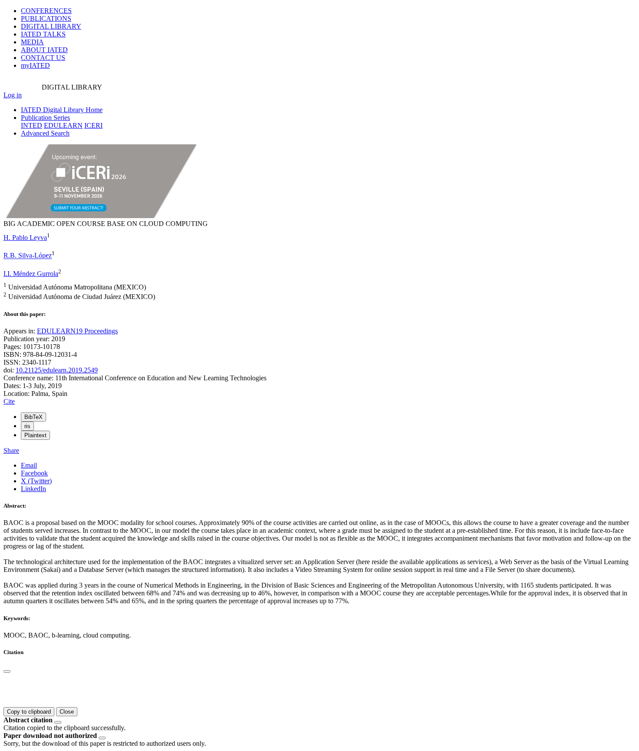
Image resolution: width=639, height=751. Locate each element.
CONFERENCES (46, 10)
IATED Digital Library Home (62, 109)
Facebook (34, 473)
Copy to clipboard (29, 711)
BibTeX (33, 417)
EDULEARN (63, 125)
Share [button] (11, 450)
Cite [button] (9, 401)
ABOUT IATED (44, 49)
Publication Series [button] (45, 117)
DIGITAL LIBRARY (51, 26)
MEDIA (32, 42)
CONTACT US (43, 57)
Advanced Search (45, 133)
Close (67, 711)
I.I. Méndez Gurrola (30, 273)
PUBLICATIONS (46, 18)
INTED (31, 125)
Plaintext (35, 435)
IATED (43, 34)
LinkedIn (33, 488)
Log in (12, 95)
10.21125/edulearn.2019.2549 (57, 370)
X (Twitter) (36, 481)
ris (27, 426)
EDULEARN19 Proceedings (77, 331)
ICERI (93, 125)
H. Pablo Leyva (25, 237)
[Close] (6, 671)
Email (29, 465)
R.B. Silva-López (27, 255)
